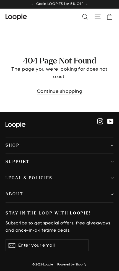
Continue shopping (59, 91)
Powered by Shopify (72, 264)
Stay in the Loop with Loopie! (48, 213)
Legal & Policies (29, 178)
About (14, 194)
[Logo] (15, 125)
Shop (13, 145)
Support (18, 162)
